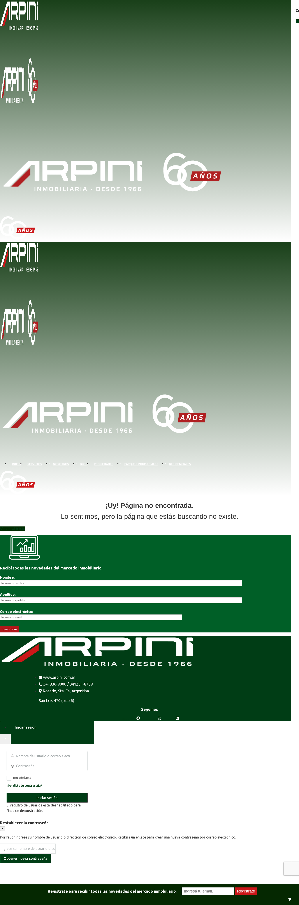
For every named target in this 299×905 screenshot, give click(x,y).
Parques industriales (141, 463)
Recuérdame (22, 777)
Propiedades (103, 463)
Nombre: (7, 577)
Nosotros (61, 463)
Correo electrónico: (16, 612)
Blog (83, 463)
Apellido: (8, 594)
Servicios (34, 463)
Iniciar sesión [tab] (25, 727)
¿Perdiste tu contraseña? (24, 785)
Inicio (16, 463)
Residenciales (180, 463)
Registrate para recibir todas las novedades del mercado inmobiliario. (112, 891)
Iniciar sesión (47, 798)
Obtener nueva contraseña (25, 858)
